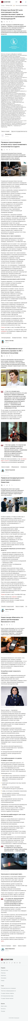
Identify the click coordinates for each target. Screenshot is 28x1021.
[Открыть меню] (26, 2)
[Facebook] (9, 22)
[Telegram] (7, 22)
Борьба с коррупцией (7, 606)
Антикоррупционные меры (7, 995)
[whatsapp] (4, 22)
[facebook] (9, 962)
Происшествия (4, 970)
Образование (15, 467)
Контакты (3, 1008)
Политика (3, 973)
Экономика (3, 978)
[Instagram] (2, 22)
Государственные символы (7, 993)
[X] (12, 22)
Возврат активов (16, 337)
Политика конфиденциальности (8, 990)
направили (4, 331)
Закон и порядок (6, 945)
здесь (2, 941)
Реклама (3, 1011)
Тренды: (3, 5)
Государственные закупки (7, 998)
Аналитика (3, 975)
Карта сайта (4, 1006)
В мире (2, 980)
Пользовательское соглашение (8, 988)
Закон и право (5, 131)
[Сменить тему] (21, 2)
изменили (14, 596)
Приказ (3, 327)
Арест (14, 945)
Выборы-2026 (9, 5)
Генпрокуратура (5, 337)
